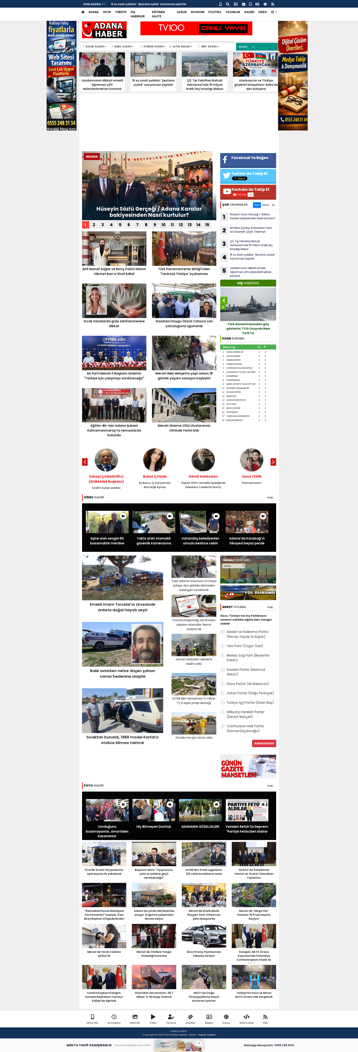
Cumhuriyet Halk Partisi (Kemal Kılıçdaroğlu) (245, 728)
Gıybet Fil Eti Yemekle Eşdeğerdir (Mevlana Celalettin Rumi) (155, 481)
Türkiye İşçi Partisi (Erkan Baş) (250, 702)
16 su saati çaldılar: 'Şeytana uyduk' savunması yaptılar (248, 257)
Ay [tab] (273, 205)
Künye (226, 1023)
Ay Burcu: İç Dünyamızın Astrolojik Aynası (106, 481)
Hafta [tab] (265, 205)
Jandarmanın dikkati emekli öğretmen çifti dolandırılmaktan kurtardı (246, 272)
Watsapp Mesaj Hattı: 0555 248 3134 (269, 1045)
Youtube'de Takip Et (250, 189)
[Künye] (265, 4)
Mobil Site (92, 1023)
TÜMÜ (270, 497)
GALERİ (249, 12)
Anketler (191, 1023)
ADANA (94, 12)
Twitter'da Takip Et (249, 173)
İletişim (209, 1023)
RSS (265, 1023)
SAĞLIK (182, 12)
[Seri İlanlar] (250, 4)
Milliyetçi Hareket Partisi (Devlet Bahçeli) (245, 714)
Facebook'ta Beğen (249, 157)
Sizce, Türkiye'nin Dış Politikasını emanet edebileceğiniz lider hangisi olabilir (245, 619)
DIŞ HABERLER (138, 14)
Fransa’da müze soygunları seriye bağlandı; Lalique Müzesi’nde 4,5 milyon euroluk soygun (248, 328)
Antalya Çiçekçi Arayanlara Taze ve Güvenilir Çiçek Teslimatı (247, 230)
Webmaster (246, 1023)
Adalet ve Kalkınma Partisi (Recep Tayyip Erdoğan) (247, 634)
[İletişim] (235, 4)
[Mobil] (220, 4)
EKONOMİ (197, 12)
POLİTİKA (214, 12)
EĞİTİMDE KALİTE (158, 14)
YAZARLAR (232, 12)
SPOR (107, 12)
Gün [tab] (257, 205)
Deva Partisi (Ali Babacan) (248, 684)
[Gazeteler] (257, 4)
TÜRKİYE (121, 12)
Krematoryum (203, 479)
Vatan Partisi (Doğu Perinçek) (250, 693)
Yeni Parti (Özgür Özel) (245, 646)
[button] (274, 12)
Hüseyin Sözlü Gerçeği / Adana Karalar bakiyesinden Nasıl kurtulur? (156, 4)
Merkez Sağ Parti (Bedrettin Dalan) (248, 658)
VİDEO (262, 12)
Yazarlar (171, 1023)
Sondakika (114, 1023)
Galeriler (135, 1023)
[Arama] (227, 4)
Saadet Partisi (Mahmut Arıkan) (246, 672)
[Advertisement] (179, 123)
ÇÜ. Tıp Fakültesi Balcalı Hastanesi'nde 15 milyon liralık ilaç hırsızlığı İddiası (247, 245)
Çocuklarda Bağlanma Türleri (251, 479)
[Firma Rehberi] (243, 4)
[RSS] (272, 4)
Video (153, 1023)
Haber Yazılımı (207, 1035)
